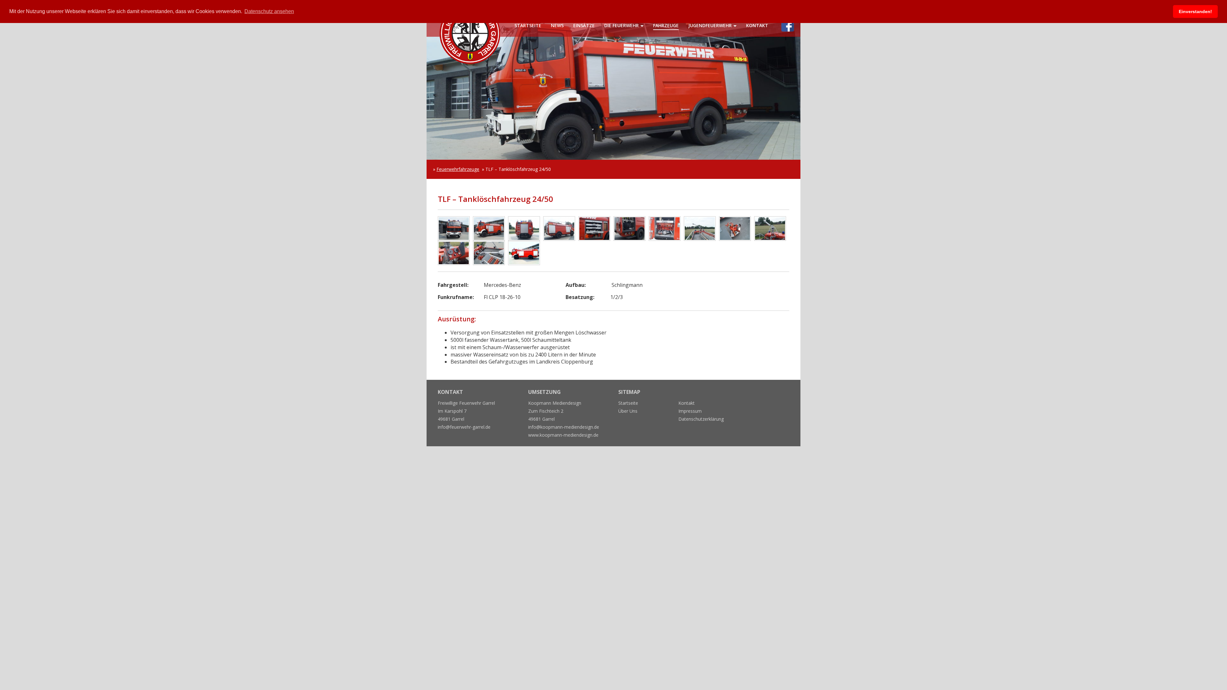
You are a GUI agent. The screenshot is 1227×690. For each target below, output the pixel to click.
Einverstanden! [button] (1195, 11)
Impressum (690, 411)
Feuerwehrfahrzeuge (457, 169)
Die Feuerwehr (621, 25)
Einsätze (584, 25)
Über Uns (627, 411)
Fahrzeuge (666, 25)
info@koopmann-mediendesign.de (563, 427)
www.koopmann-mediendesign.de (563, 435)
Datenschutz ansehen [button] (269, 11)
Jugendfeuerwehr (710, 25)
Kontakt (757, 25)
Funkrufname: (456, 297)
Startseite (527, 25)
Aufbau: (576, 284)
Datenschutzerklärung (701, 419)
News (557, 25)
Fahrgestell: (453, 284)
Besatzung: (580, 297)
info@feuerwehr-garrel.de (464, 427)
